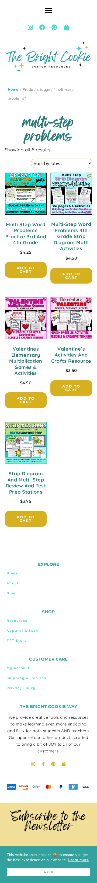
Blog (11, 593)
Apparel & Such (22, 631)
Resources (17, 621)
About (13, 583)
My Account (18, 668)
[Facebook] (42, 27)
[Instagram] (30, 27)
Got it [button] (48, 871)
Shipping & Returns (26, 678)
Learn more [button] (78, 860)
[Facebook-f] (43, 764)
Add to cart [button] (26, 270)
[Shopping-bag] (66, 27)
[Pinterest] (54, 27)
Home (13, 89)
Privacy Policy (21, 688)
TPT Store (17, 640)
